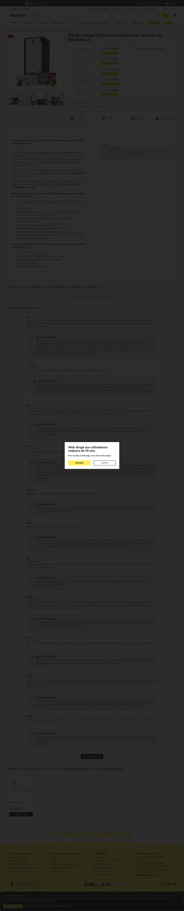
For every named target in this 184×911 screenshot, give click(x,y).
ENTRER (79, 463)
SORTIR (104, 463)
